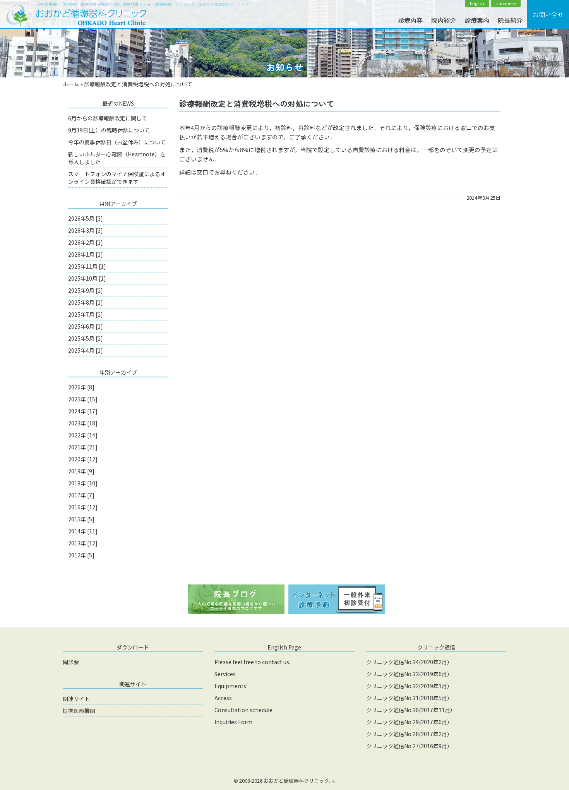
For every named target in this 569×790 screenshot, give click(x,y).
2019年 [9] (81, 471)
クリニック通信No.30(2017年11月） (411, 710)
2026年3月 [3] (85, 230)
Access (223, 698)
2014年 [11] (83, 531)
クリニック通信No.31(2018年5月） (409, 698)
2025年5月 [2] (85, 338)
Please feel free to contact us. (252, 662)
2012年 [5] (81, 555)
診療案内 (476, 20)
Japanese (506, 3)
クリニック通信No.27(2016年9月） (409, 746)
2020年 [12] (83, 459)
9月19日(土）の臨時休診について (109, 130)
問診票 (71, 662)
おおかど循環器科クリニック (296, 780)
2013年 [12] (83, 543)
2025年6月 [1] (85, 326)
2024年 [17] (83, 411)
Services (225, 674)
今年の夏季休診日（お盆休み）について (117, 142)
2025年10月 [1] (87, 278)
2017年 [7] (81, 495)
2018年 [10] (83, 483)
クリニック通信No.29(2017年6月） (409, 722)
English (477, 3)
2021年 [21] (83, 447)
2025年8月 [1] (85, 302)
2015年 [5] (81, 519)
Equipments (230, 686)
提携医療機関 (79, 711)
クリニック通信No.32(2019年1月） (409, 686)
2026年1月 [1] (85, 254)
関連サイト (76, 699)
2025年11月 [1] (87, 266)
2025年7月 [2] (85, 314)
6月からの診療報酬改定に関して (107, 118)
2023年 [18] (83, 423)
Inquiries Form (233, 722)
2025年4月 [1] (85, 350)
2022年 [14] (83, 435)
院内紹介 (443, 20)
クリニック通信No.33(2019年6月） (409, 674)
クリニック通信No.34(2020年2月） (409, 662)
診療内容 (410, 20)
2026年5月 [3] (85, 218)
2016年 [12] (83, 507)
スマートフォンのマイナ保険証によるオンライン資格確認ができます (117, 177)
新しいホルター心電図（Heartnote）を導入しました (117, 158)
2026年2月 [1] (85, 242)
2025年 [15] (83, 399)
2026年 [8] (81, 387)
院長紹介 (510, 20)
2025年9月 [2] (85, 290)
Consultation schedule (243, 710)
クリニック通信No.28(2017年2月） (409, 734)
